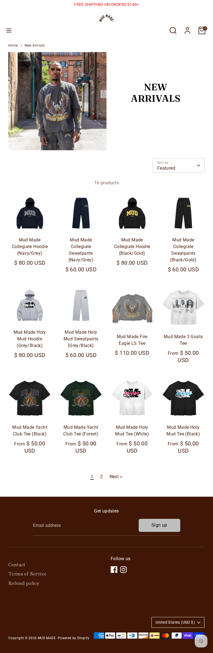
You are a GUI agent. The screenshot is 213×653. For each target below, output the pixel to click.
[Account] (187, 28)
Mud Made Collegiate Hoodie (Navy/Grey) (30, 246)
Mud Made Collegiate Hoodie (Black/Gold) (132, 246)
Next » (116, 476)
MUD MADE (47, 638)
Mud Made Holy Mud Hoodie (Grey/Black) (30, 339)
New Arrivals (35, 45)
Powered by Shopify (73, 638)
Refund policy (23, 583)
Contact (17, 564)
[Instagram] (123, 569)
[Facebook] (114, 569)
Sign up (159, 525)
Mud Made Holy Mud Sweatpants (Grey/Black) (81, 339)
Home (13, 45)
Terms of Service (27, 573)
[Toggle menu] (8, 30)
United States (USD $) (175, 622)
